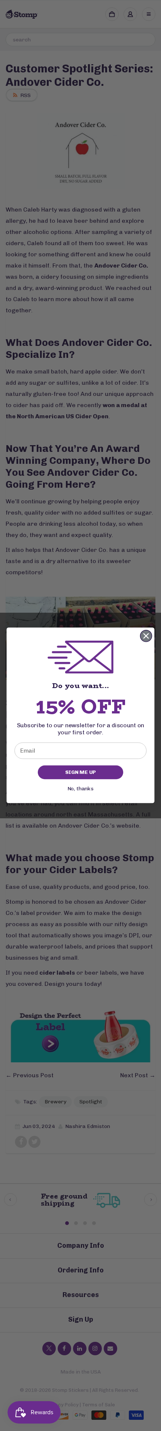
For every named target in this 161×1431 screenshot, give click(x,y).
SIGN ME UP (80, 772)
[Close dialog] (146, 636)
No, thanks (80, 788)
